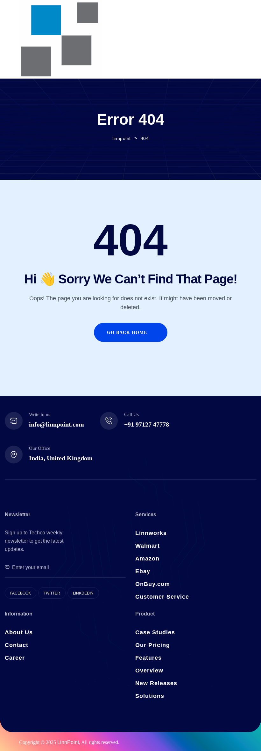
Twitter (52, 593)
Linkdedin (83, 593)
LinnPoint (68, 742)
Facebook (20, 593)
